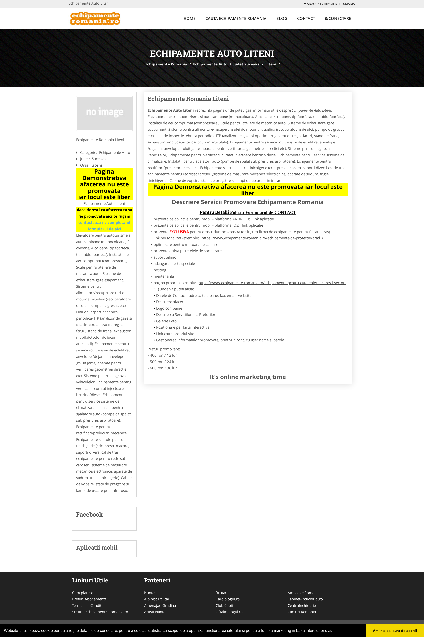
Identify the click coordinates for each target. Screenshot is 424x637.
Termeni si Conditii (87, 605)
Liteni (270, 64)
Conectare (339, 18)
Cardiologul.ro (228, 599)
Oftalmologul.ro (229, 611)
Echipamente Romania (166, 64)
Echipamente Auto (210, 64)
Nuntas (150, 592)
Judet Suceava (246, 64)
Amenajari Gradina (160, 605)
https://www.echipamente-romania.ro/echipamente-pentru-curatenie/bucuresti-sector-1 (250, 285)
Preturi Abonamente (89, 599)
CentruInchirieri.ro (303, 605)
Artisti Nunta (154, 611)
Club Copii (224, 605)
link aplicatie (263, 218)
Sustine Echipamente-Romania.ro (100, 611)
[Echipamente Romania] (100, 17)
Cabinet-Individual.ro (305, 599)
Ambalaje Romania (303, 592)
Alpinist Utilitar (156, 599)
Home (190, 18)
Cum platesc (82, 592)
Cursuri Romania (302, 611)
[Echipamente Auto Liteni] (104, 113)
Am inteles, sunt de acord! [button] (395, 631)
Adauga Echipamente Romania (330, 4)
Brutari (221, 592)
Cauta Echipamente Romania (235, 18)
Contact (306, 18)
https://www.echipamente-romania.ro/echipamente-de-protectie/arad (261, 237)
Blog (281, 18)
